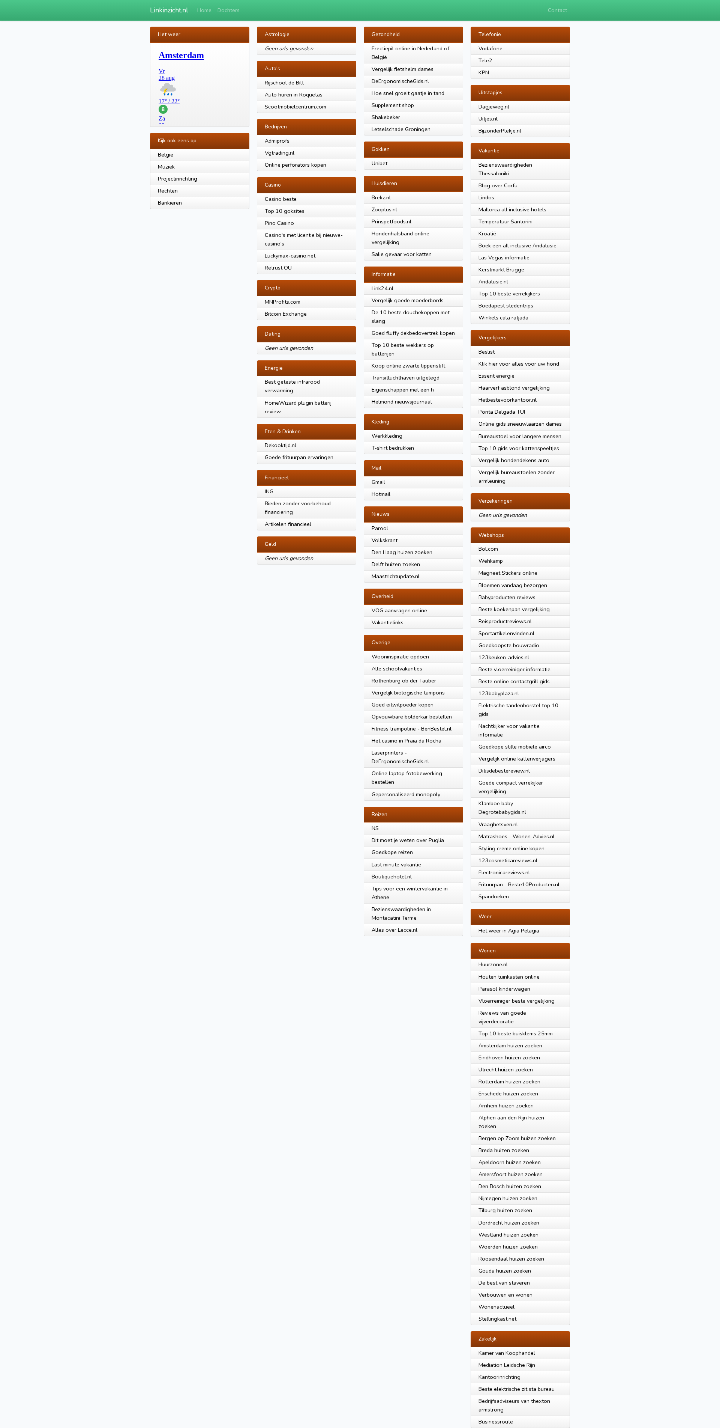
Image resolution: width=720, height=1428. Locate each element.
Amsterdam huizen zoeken (510, 1045)
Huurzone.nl (493, 964)
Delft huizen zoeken (396, 564)
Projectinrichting (177, 178)
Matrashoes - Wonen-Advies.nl (516, 836)
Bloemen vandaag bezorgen (512, 585)
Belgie (165, 154)
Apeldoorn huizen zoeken (509, 1162)
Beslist (486, 351)
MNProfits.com (282, 302)
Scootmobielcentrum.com (295, 106)
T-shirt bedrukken (393, 448)
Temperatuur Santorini (505, 221)
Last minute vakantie (396, 864)
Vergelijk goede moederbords (408, 300)
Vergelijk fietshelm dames (403, 69)
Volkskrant (385, 540)
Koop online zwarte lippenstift (408, 365)
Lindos (486, 197)
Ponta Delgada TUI (501, 412)
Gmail (378, 482)
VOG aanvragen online (399, 610)
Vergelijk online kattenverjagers (516, 758)
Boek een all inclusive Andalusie (517, 245)
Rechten (168, 190)
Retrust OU (278, 267)
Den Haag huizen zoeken (402, 552)
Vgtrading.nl (279, 153)
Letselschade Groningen (401, 129)
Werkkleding (387, 436)
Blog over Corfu (498, 185)
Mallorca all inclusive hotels (512, 209)
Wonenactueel (496, 1307)
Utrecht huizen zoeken (505, 1069)
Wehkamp (490, 561)
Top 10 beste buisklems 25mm (515, 1033)
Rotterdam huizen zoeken (509, 1081)
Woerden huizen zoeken (508, 1246)
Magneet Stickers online (507, 573)
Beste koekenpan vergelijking (514, 609)
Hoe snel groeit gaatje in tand (408, 93)
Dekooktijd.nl (280, 445)
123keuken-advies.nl (503, 657)
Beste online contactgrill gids (514, 681)
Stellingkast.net (497, 1319)
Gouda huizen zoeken (504, 1270)
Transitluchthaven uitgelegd (406, 377)
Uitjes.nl (488, 118)
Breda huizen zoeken (503, 1150)
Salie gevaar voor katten (402, 254)
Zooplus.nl (384, 209)
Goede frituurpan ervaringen (299, 457)
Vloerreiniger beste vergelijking (516, 1001)
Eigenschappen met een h (403, 389)
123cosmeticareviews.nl (507, 860)
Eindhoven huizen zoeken (509, 1057)
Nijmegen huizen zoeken (507, 1198)
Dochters (229, 10)
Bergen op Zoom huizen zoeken (517, 1138)
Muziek (166, 166)
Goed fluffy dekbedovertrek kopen (413, 333)
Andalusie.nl (493, 281)
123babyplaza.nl (498, 693)
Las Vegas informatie (504, 257)
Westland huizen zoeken (508, 1234)
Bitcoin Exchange (286, 314)
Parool (380, 528)
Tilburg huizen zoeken (505, 1210)
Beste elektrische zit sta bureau (516, 1389)
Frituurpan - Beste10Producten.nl (519, 884)
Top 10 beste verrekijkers (509, 293)
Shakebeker (386, 117)
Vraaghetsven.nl (498, 824)
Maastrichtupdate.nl (396, 576)
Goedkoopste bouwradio (508, 645)
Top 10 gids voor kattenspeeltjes (518, 448)
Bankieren (170, 202)
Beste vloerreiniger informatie (514, 669)
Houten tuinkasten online (509, 977)
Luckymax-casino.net (290, 255)
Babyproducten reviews (507, 597)
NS (375, 828)
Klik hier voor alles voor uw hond (518, 364)
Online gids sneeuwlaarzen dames (520, 424)
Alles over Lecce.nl (394, 930)
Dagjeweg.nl (493, 106)
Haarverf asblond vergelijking (514, 388)
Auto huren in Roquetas (293, 94)
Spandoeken (493, 896)
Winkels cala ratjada (503, 317)
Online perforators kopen (295, 165)
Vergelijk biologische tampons (408, 692)
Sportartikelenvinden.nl (506, 633)
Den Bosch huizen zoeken (509, 1186)
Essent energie (496, 376)
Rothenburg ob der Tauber (404, 680)
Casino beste (281, 199)
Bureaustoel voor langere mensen (519, 436)
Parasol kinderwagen (504, 989)
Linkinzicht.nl (169, 10)
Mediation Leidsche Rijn (506, 1365)
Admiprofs (277, 141)
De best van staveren (504, 1282)
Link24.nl (382, 288)
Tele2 (485, 60)
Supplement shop (393, 105)
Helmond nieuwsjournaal (402, 401)
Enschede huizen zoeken (508, 1093)
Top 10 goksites (284, 211)
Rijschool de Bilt (284, 82)
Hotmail (381, 494)
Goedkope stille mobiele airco (514, 746)
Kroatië (487, 233)
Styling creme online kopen (511, 848)
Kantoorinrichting (499, 1377)
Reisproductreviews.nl (505, 621)
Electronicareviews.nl (504, 872)
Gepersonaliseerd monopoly (406, 794)
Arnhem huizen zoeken (506, 1105)
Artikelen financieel (288, 524)
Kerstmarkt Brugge (501, 269)
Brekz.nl (381, 197)
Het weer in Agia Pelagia (508, 930)
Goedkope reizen (392, 852)
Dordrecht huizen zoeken (508, 1222)
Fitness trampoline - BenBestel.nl (412, 728)
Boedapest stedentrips (505, 305)
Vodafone (490, 48)
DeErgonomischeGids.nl (400, 81)
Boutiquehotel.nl (392, 876)
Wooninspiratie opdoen (400, 656)
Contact (557, 10)
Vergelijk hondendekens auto (513, 460)
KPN (483, 72)
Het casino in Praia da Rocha (406, 740)
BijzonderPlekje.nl (499, 130)
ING (269, 491)
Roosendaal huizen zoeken (511, 1258)
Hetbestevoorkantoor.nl (507, 400)
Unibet (379, 163)
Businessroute (495, 1421)
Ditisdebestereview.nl (504, 770)
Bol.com (488, 549)
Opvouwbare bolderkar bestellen (412, 716)
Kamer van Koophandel (506, 1353)
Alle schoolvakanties (397, 668)
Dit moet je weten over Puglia (408, 840)
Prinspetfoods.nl (391, 221)
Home (204, 10)
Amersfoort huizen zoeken (510, 1174)
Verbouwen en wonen (505, 1294)
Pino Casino (279, 223)
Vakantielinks (388, 622)
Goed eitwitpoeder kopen (403, 704)
